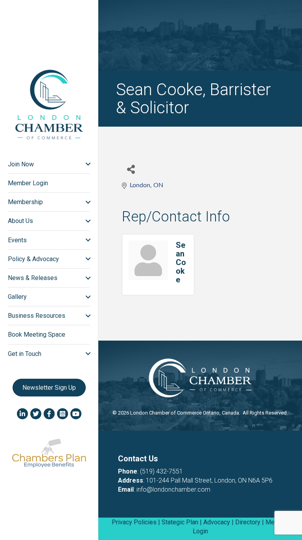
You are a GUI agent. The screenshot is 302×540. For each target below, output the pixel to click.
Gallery (17, 296)
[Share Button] (131, 169)
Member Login (28, 183)
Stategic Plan (180, 522)
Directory (247, 522)
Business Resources (36, 315)
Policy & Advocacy (33, 259)
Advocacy (216, 522)
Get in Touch (24, 354)
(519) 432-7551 (161, 471)
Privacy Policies (134, 522)
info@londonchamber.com (173, 489)
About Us (20, 221)
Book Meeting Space (36, 334)
